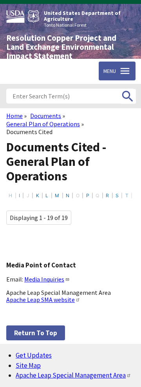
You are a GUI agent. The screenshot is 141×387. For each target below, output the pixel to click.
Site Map (28, 365)
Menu (109, 70)
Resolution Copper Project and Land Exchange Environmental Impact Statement (61, 47)
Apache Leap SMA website (40, 299)
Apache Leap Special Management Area (71, 375)
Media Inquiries (44, 279)
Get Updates (34, 355)
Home (14, 116)
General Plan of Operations (43, 124)
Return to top (35, 333)
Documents (45, 116)
